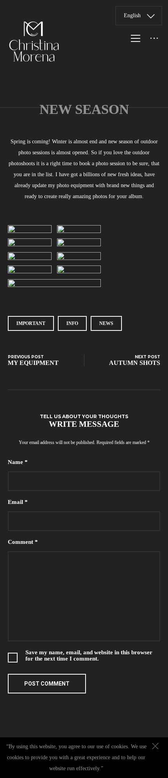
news (106, 323)
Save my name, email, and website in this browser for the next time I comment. (88, 655)
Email (18, 502)
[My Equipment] (37, 360)
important (30, 323)
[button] (155, 746)
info (72, 323)
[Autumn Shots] (130, 360)
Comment (23, 542)
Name (18, 462)
